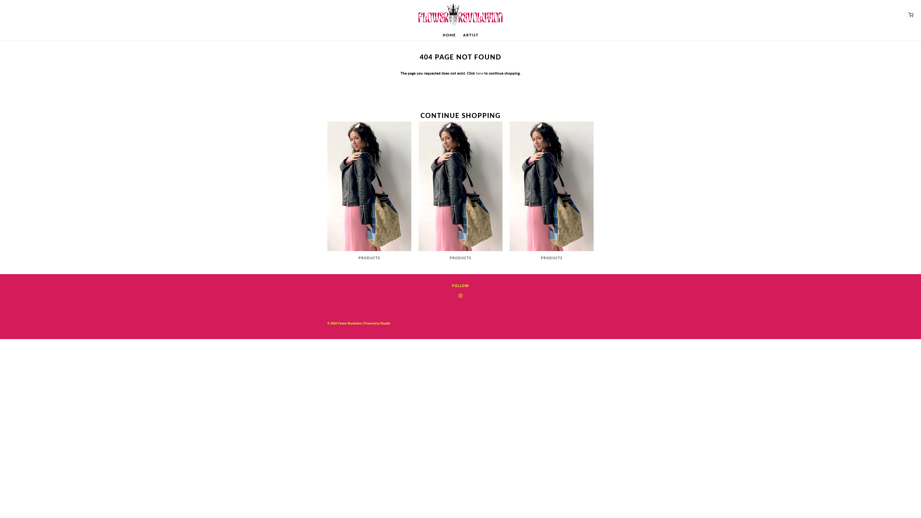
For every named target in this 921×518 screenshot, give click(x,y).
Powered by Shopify (377, 323)
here (479, 73)
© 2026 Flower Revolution (344, 323)
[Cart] (911, 14)
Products (369, 258)
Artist (470, 35)
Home (449, 35)
